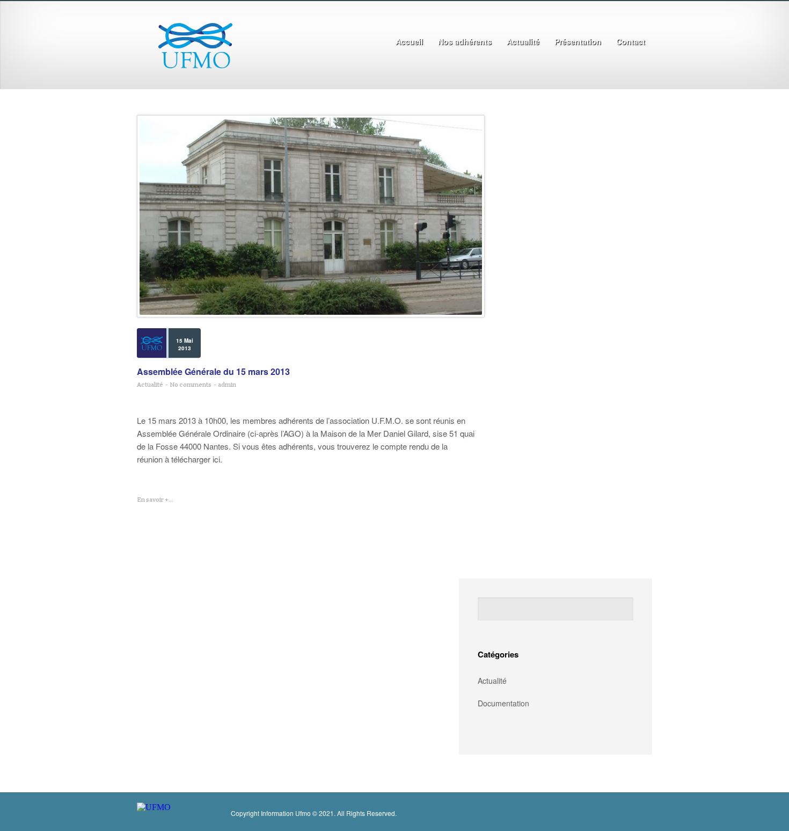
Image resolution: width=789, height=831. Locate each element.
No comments (190, 384)
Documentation (503, 703)
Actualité (523, 41)
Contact (630, 41)
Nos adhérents (465, 41)
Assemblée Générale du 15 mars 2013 (213, 372)
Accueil (406, 42)
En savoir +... (155, 499)
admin (227, 384)
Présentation (574, 42)
